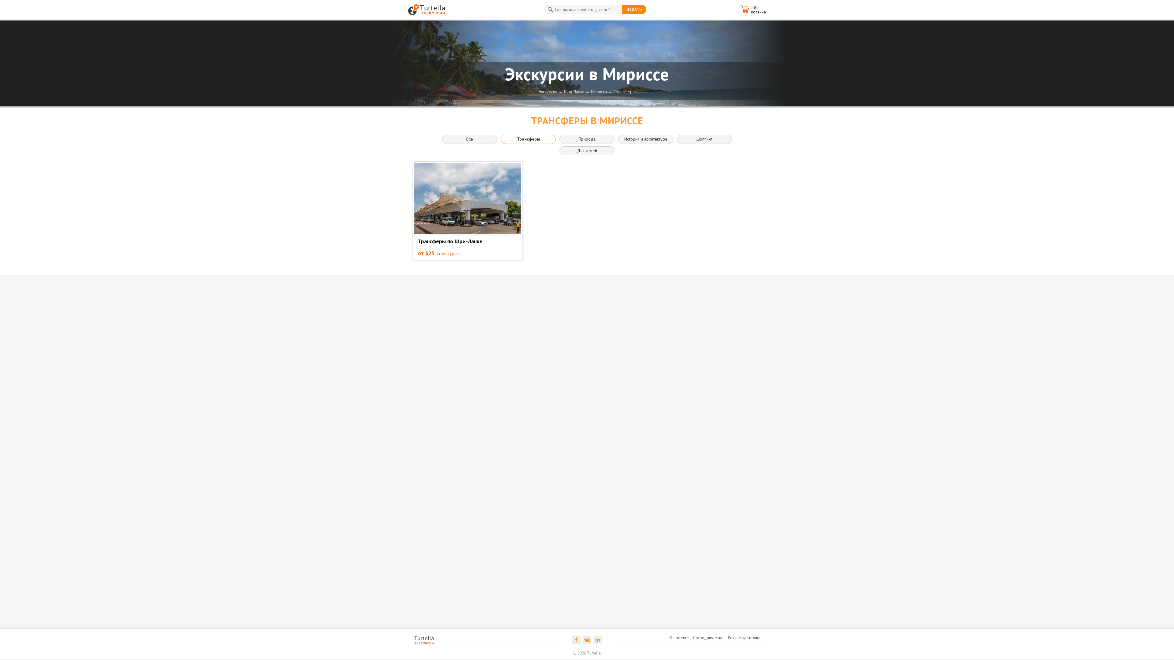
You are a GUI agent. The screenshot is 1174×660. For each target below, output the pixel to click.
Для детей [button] (587, 150)
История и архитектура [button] (645, 139)
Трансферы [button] (528, 139)
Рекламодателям (744, 637)
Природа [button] (587, 139)
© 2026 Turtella (587, 653)
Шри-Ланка (574, 91)
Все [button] (469, 139)
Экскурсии (548, 91)
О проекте (679, 637)
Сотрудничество (708, 637)
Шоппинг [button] (704, 139)
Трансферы (624, 91)
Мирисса (599, 91)
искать (634, 9)
